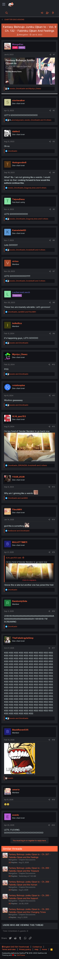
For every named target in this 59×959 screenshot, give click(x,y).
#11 (53, 395)
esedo (15, 815)
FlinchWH (17, 509)
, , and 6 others (27, 188)
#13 (53, 487)
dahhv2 (16, 131)
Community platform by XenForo (24, 953)
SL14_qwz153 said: (13, 558)
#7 (54, 271)
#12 (53, 426)
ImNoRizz (17, 323)
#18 (53, 740)
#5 (54, 209)
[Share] (50, 54)
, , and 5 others (29, 219)
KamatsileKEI (19, 230)
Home (44, 949)
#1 (54, 54)
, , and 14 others (31, 120)
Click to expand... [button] (29, 580)
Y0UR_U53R (18, 477)
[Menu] (4, 4)
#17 (53, 648)
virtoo (15, 261)
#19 (53, 800)
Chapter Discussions (27, 860)
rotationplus (18, 385)
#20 (53, 825)
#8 (54, 302)
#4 (54, 172)
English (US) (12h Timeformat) (16, 947)
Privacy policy (25, 949)
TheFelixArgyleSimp (22, 638)
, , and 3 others (27, 281)
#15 (53, 552)
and (19, 343)
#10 (53, 364)
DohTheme (21, 955)
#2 (54, 110)
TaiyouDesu (18, 199)
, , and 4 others (27, 250)
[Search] (6, 13)
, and (25, 89)
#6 (54, 240)
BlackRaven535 (20, 729)
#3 (54, 141)
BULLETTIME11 (19, 542)
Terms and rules (9, 949)
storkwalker (18, 100)
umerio (16, 789)
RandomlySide (19, 601)
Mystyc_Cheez (19, 354)
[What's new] (53, 13)
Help (36, 949)
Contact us (37, 947)
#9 (54, 333)
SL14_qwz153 (19, 416)
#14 (53, 520)
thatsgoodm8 (19, 162)
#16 (53, 611)
